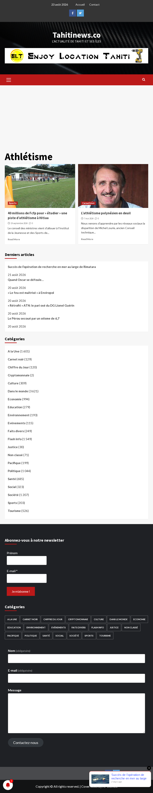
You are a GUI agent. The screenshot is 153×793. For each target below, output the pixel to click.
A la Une (13, 351)
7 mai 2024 (88, 218)
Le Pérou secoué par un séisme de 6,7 (33, 318)
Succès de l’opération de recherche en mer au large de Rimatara (52, 267)
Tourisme (14, 511)
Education (15, 407)
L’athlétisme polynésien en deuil (106, 213)
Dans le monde (18, 391)
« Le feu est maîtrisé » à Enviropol (31, 292)
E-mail (12, 571)
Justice (13, 447)
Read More (14, 239)
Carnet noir (88, 203)
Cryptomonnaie (18, 375)
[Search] (143, 79)
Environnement (18, 415)
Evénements (16, 423)
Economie (15, 399)
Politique (14, 471)
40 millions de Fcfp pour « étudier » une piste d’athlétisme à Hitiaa (37, 215)
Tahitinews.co (77, 35)
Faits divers (16, 431)
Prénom (12, 553)
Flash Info (15, 439)
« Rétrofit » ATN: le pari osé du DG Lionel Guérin (41, 305)
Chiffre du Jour (18, 367)
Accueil (80, 4)
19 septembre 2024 (19, 223)
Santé (12, 479)
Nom (19, 650)
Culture (13, 383)
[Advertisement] (76, 115)
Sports (13, 203)
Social (12, 487)
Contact (94, 4)
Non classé (15, 455)
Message (14, 690)
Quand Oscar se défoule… (26, 279)
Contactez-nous (25, 742)
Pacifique (14, 463)
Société (13, 495)
